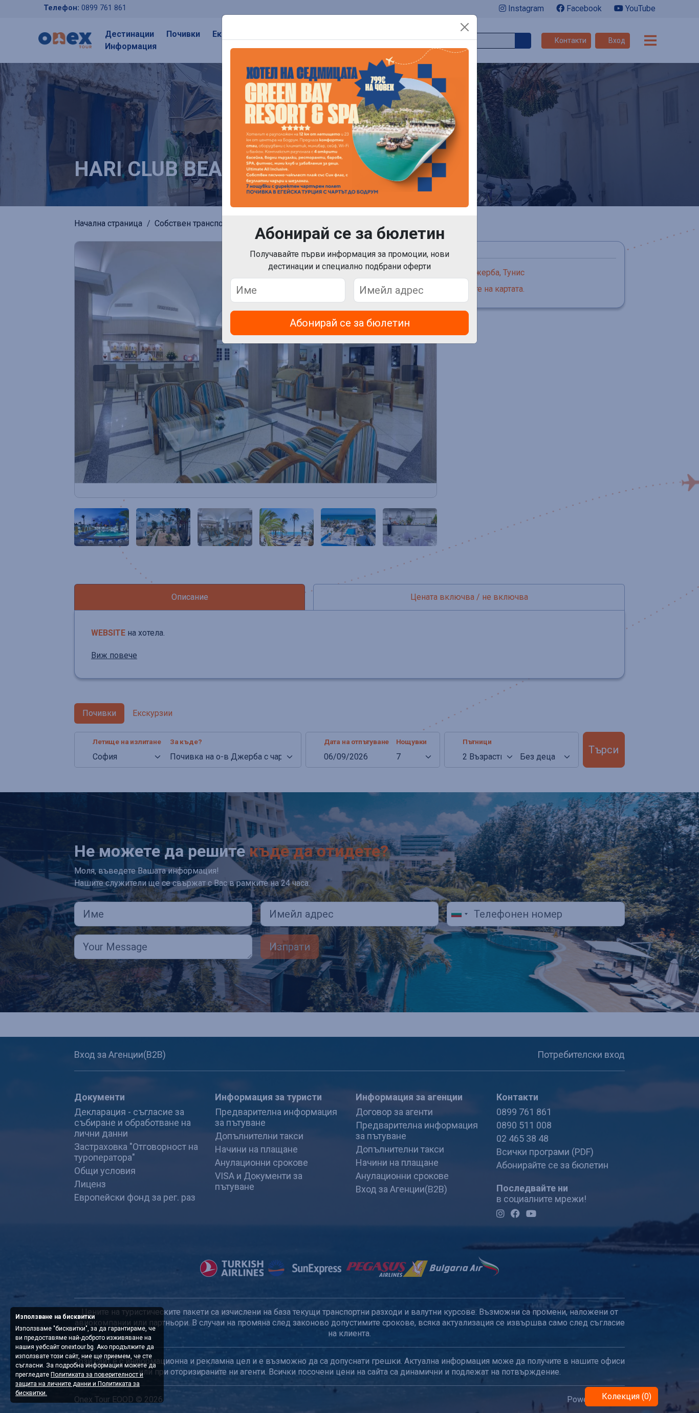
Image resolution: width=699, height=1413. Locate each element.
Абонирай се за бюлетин (350, 323)
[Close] (464, 27)
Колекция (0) (625, 1396)
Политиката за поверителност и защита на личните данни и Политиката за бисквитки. (79, 1384)
